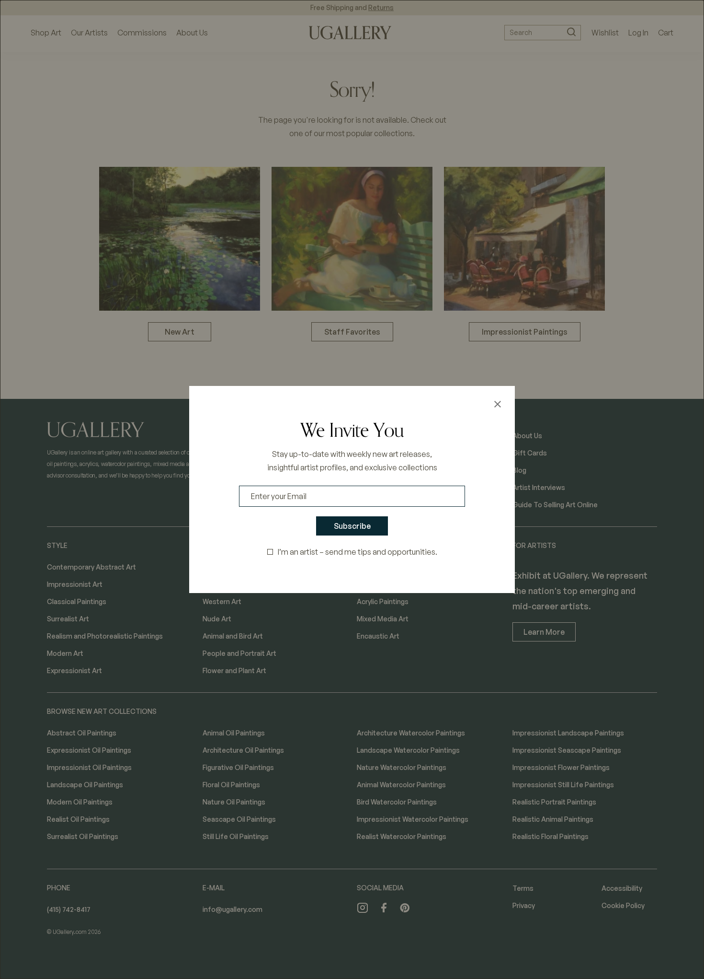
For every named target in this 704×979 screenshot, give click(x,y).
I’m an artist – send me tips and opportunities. (357, 552)
